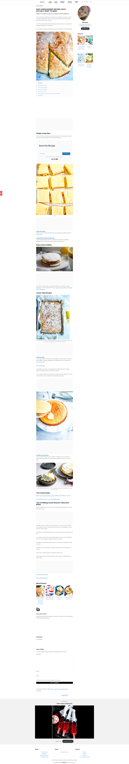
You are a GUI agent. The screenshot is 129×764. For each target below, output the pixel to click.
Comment (38, 654)
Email (37, 675)
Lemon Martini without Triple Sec (47, 495)
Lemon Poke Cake (40, 357)
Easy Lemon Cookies (42, 87)
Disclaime (44, 753)
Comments (40, 95)
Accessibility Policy (44, 755)
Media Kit (84, 755)
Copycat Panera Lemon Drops (60, 287)
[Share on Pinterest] (1, 195)
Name (38, 671)
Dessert (41, 5)
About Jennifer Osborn (85, 756)
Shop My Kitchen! (62, 2)
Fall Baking (55, 2)
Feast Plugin (73, 762)
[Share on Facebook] (1, 192)
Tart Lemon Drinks (42, 91)
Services (84, 753)
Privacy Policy (44, 751)
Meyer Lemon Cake (40, 365)
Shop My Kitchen (64, 751)
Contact (84, 751)
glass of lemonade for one (54, 499)
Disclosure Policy (44, 756)
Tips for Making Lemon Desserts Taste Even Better (49, 93)
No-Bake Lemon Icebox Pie (42, 455)
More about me (85, 28)
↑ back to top (64, 695)
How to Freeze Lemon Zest (42, 574)
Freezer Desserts (70, 2)
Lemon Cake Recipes (42, 89)
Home (37, 5)
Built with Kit (54, 159)
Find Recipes (50, 2)
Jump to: (41, 83)
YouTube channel (67, 741)
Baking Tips (76, 2)
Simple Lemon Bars (42, 85)
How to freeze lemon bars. (42, 577)
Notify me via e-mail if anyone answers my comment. (48, 680)
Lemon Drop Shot (42, 499)
